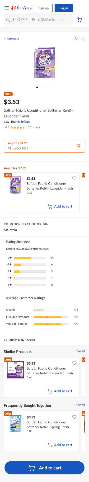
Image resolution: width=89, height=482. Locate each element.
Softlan (25, 121)
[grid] (44, 193)
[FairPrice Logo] (21, 8)
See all (80, 351)
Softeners (13, 38)
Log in (63, 8)
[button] (82, 38)
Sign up (43, 8)
